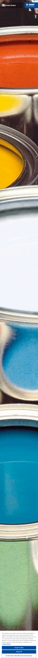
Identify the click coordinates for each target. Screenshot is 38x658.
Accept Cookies (19, 647)
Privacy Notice (6, 644)
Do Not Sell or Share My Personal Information (19, 655)
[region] (19, 644)
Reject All (19, 651)
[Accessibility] (35, 16)
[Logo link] (30, 5)
